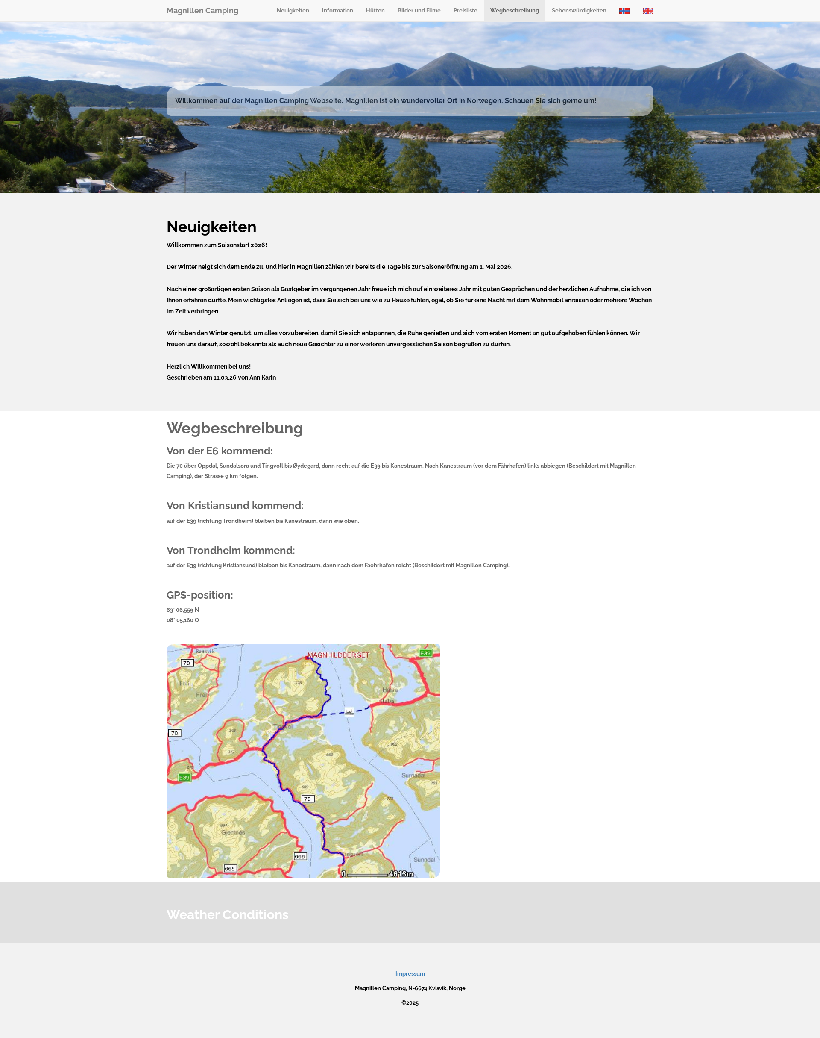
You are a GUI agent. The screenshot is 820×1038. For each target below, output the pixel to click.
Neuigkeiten (293, 10)
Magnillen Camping (202, 10)
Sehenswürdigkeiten (579, 10)
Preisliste (465, 10)
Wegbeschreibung (514, 10)
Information (337, 10)
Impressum (410, 973)
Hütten (375, 10)
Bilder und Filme (419, 10)
